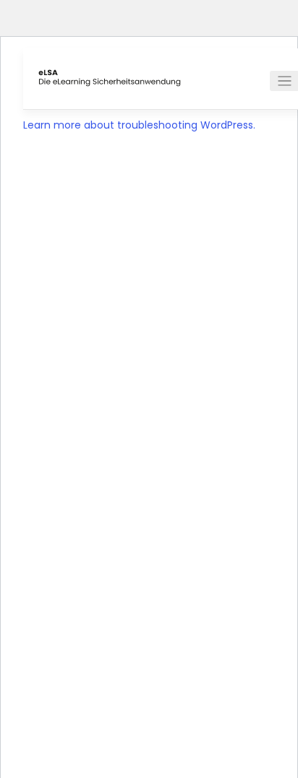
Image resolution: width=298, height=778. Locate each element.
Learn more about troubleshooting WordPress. (139, 125)
